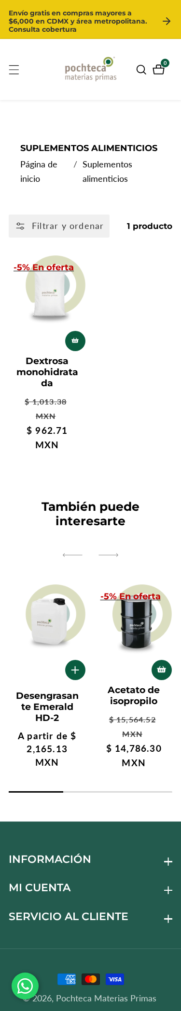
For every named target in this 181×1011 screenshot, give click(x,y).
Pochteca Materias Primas (106, 998)
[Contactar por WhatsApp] (25, 986)
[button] (72, 555)
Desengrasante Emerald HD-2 (47, 706)
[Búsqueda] (143, 69)
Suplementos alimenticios (107, 171)
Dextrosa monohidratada (47, 372)
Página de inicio (38, 171)
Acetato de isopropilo (134, 695)
